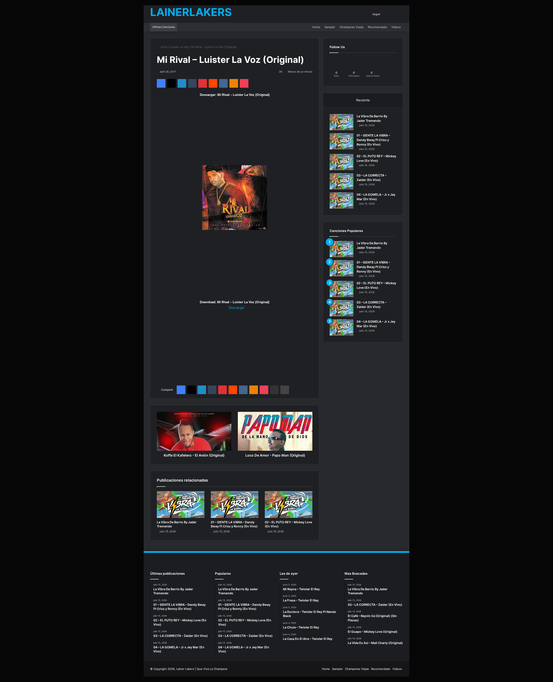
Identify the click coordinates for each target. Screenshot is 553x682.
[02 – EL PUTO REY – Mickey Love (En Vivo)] (288, 504)
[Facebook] (161, 83)
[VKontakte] (223, 83)
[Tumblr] (192, 83)
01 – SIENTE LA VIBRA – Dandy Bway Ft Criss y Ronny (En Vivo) (373, 139)
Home (316, 27)
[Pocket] (244, 83)
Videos (396, 27)
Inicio (163, 47)
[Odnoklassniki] (233, 83)
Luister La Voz (179, 47)
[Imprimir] (284, 389)
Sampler (329, 27)
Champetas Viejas (352, 27)
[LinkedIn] (182, 83)
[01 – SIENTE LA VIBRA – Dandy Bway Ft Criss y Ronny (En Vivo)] (234, 504)
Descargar (236, 308)
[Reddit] (213, 83)
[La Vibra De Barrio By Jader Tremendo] (180, 504)
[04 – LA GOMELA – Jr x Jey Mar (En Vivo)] (341, 200)
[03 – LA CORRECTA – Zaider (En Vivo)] (341, 181)
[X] (171, 83)
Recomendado (377, 27)
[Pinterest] (202, 83)
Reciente (363, 100)
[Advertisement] (234, 133)
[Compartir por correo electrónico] (274, 389)
